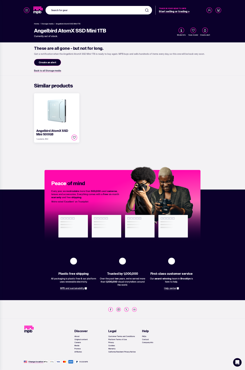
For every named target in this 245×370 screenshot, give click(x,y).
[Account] (209, 10)
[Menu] (26, 10)
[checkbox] (193, 30)
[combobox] (99, 10)
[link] (38, 10)
